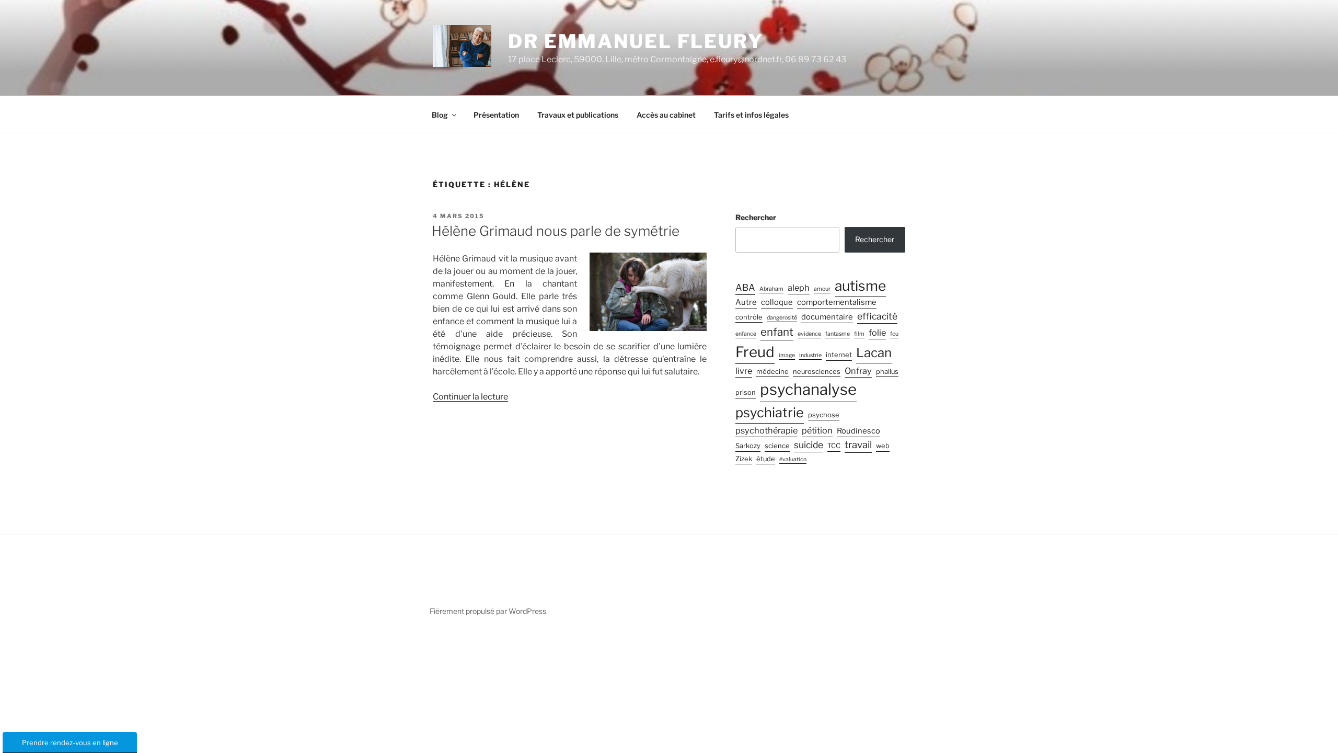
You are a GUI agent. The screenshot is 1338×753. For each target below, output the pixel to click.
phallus (887, 371)
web (883, 446)
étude (765, 459)
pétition (817, 430)
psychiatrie (769, 412)
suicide (808, 444)
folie (877, 332)
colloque (777, 302)
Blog (440, 114)
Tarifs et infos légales (751, 114)
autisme (860, 285)
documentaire (827, 317)
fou (894, 333)
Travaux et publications (577, 114)
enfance (745, 333)
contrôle (749, 317)
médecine (772, 371)
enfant (776, 331)
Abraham (771, 289)
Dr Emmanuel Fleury (636, 41)
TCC (833, 446)
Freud (755, 352)
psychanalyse (808, 389)
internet (839, 355)
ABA (745, 287)
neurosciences (816, 371)
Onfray (858, 371)
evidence (809, 333)
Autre (746, 302)
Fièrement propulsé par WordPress (488, 611)
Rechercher (755, 217)
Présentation (496, 114)
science (777, 446)
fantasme (837, 333)
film (859, 333)
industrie (810, 355)
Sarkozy (747, 446)
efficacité (877, 316)
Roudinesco (858, 431)
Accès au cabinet (666, 114)
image (787, 355)
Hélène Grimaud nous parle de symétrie (555, 231)
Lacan (874, 352)
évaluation (792, 459)
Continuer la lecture (470, 397)
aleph (799, 287)
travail (858, 445)
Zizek (743, 459)
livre (743, 371)
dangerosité (782, 317)
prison (745, 392)
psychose (823, 415)
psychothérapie (766, 430)
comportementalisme (836, 302)
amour (822, 289)
